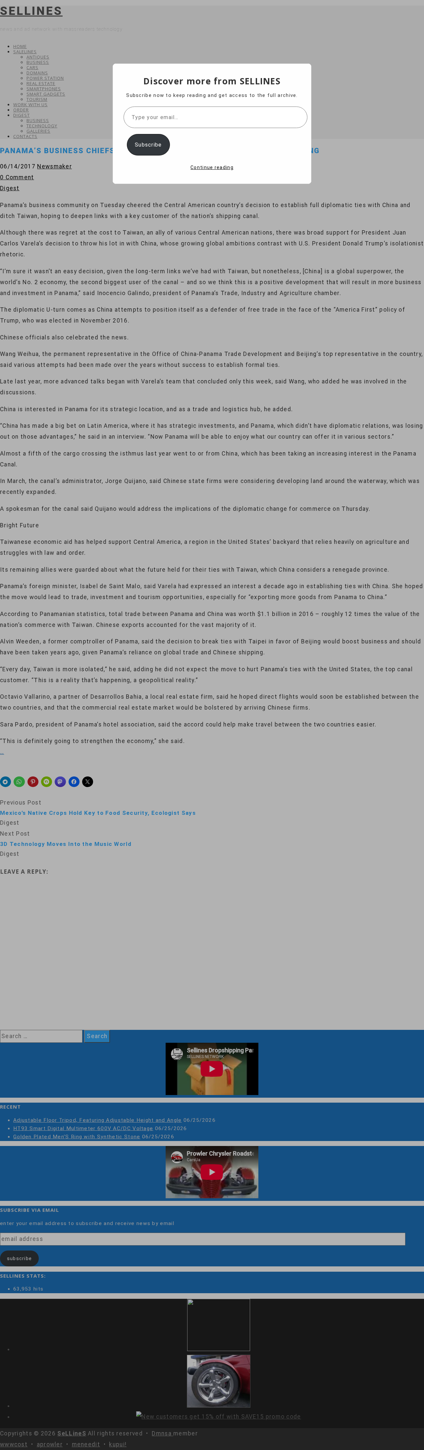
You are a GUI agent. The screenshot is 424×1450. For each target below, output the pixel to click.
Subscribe (148, 145)
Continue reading (212, 167)
